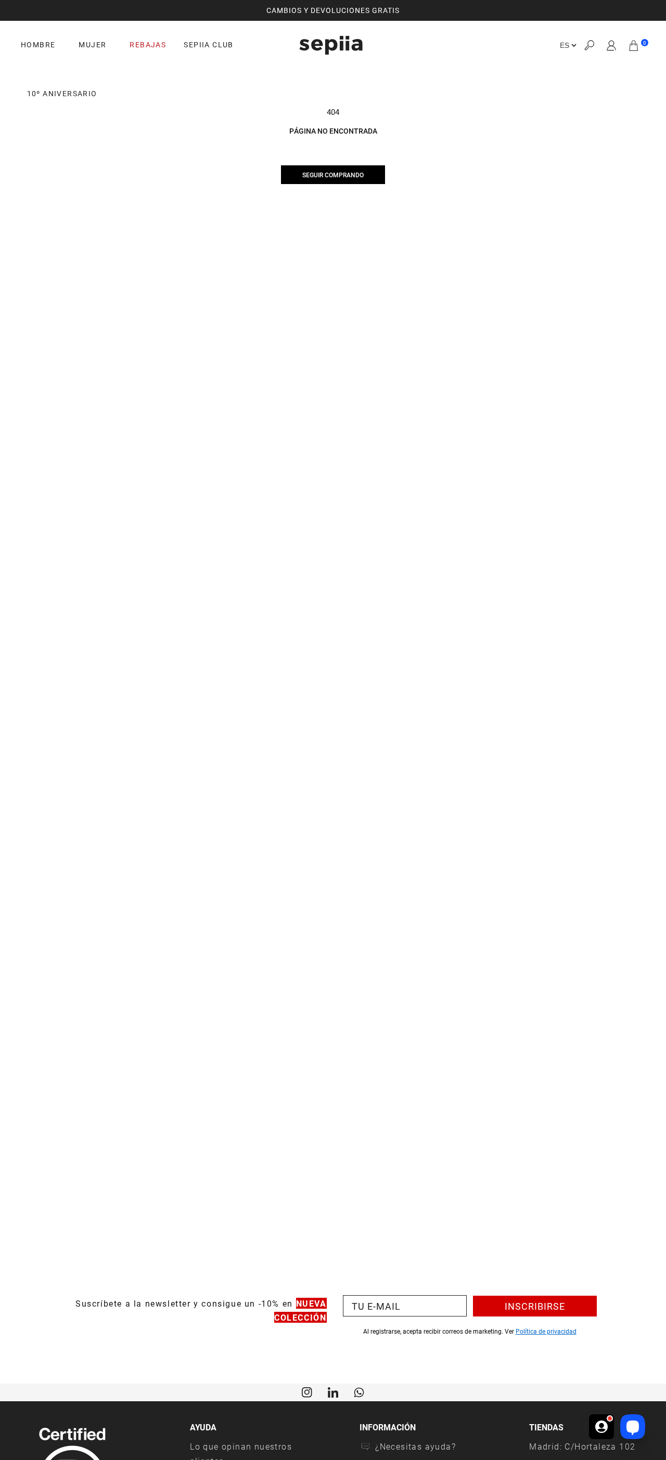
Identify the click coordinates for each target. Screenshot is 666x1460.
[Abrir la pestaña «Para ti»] (601, 1426)
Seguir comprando (333, 175)
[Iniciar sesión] (611, 45)
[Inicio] (331, 45)
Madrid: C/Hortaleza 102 (582, 1446)
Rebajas (148, 44)
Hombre (38, 44)
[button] (589, 45)
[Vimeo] (333, 1391)
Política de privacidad (546, 1331)
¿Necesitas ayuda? (415, 1446)
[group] (333, 10)
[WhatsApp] (359, 1391)
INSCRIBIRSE (535, 1306)
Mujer (92, 44)
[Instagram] (307, 1391)
